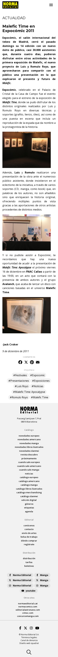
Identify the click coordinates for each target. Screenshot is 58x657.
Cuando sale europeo (29, 462)
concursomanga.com (28, 616)
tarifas (29, 562)
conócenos (29, 525)
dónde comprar (29, 540)
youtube (30, 590)
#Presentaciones (18, 380)
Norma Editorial (22, 575)
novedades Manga (29, 443)
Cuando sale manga (29, 469)
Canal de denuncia (29, 640)
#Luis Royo (21, 386)
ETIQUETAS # (29, 370)
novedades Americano (29, 439)
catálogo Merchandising (29, 492)
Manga (44, 575)
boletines (29, 565)
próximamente (29, 458)
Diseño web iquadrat (29, 643)
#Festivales (20, 375)
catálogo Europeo (29, 477)
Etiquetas (29, 507)
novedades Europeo (29, 435)
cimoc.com (27, 612)
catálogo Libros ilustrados (29, 488)
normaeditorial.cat (28, 603)
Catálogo (29, 429)
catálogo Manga (29, 484)
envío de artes (29, 533)
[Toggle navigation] (51, 5)
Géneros (29, 503)
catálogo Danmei (29, 496)
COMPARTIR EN (29, 357)
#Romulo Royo (19, 397)
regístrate (29, 544)
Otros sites (29, 597)
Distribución (29, 552)
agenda (29, 511)
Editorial (29, 519)
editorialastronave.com (28, 609)
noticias (29, 473)
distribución (29, 558)
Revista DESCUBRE (29, 454)
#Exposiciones (41, 380)
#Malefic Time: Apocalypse (29, 392)
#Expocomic (37, 375)
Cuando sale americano (29, 466)
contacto (29, 529)
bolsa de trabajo (29, 536)
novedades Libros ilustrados (29, 447)
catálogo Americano (29, 481)
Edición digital (29, 500)
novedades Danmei (29, 450)
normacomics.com (27, 606)
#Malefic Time (39, 397)
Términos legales (29, 637)
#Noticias (37, 386)
